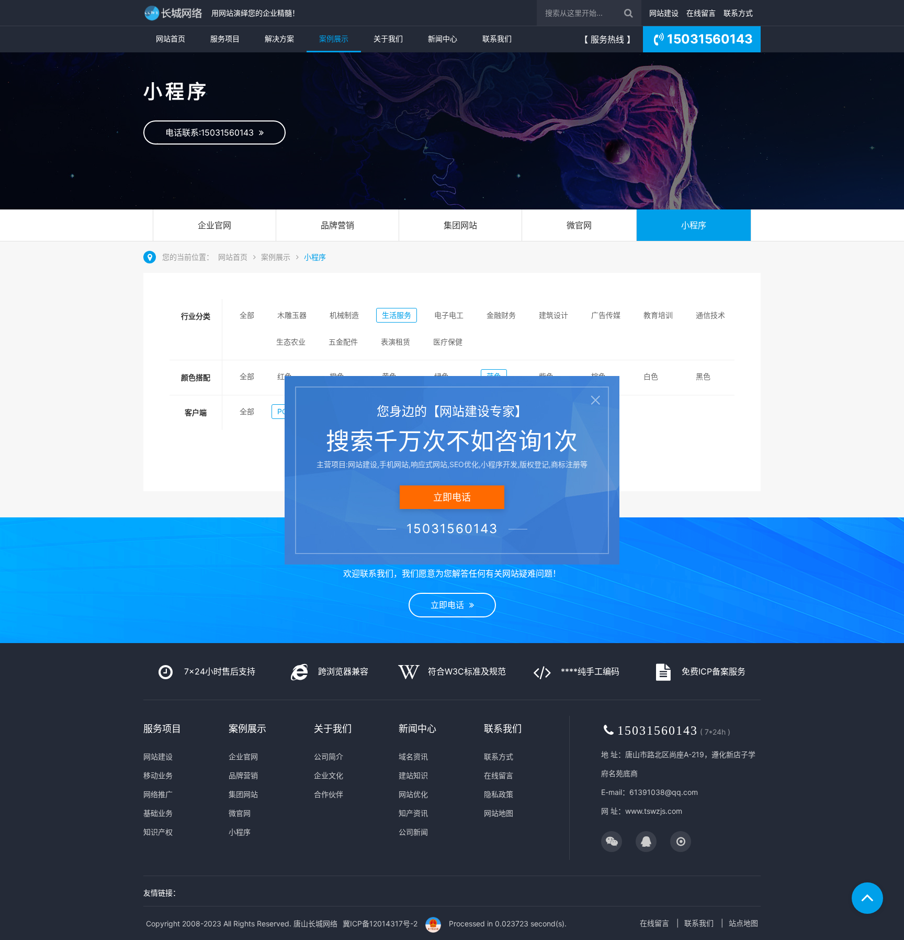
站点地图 (743, 923)
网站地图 (498, 813)
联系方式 (738, 12)
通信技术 (710, 315)
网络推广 (158, 794)
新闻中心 (442, 38)
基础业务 (158, 813)
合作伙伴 (328, 794)
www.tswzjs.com (653, 810)
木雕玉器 (292, 315)
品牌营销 (337, 225)
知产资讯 (413, 813)
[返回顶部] (867, 898)
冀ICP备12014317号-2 (380, 923)
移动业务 (158, 775)
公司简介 (328, 756)
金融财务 (501, 315)
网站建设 (664, 12)
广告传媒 (605, 315)
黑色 (703, 376)
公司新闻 (413, 831)
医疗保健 (447, 341)
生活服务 (396, 315)
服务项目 (225, 38)
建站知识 (413, 775)
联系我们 (497, 38)
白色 (650, 376)
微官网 (579, 225)
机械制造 (344, 315)
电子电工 (449, 315)
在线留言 (701, 12)
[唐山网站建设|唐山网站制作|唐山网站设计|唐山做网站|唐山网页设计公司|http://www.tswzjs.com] (174, 13)
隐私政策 (498, 794)
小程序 (693, 225)
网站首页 (170, 38)
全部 (247, 315)
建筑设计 (553, 315)
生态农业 (291, 341)
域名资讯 (413, 756)
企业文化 (328, 775)
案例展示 (333, 38)
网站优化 (413, 794)
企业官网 (214, 225)
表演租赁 (395, 341)
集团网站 (460, 225)
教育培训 (658, 315)
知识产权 (158, 831)
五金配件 (343, 341)
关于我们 (388, 38)
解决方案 (279, 38)
